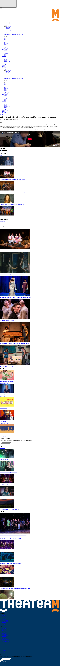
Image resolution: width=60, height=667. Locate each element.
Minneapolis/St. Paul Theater (6, 623)
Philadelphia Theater (5, 620)
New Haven (5, 64)
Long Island (5, 40)
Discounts (7, 29)
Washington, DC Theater (5, 641)
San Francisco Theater (5, 621)
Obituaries (5, 52)
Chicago (5, 39)
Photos (5, 54)
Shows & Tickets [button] (4, 24)
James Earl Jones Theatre (3, 436)
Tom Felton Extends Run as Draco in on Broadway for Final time (10, 459)
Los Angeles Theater (5, 635)
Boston (5, 38)
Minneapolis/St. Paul (7, 43)
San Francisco (6, 63)
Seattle (5, 46)
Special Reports (6, 53)
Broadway (9, 26)
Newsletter (3, 66)
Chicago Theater (4, 616)
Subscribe (1, 660)
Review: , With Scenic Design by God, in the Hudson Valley (9, 509)
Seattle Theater (4, 622)
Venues (5, 30)
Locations (5, 25)
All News (3, 642)
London (3, 646)
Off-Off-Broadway (14, 34)
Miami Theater (4, 619)
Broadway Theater (4, 615)
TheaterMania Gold (5, 65)
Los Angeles (5, 41)
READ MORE (2, 448)
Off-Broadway (9, 34)
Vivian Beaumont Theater (4, 423)
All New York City (20, 34)
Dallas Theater (4, 634)
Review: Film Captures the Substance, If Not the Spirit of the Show (9, 484)
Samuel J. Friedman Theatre (4, 383)
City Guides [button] (4, 56)
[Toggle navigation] (1, 8)
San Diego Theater (4, 638)
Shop (2, 651)
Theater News (4, 628)
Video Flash (2, 114)
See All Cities (6, 48)
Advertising (3, 652)
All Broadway (8, 28)
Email (1, 658)
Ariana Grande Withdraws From (8, 472)
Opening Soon (8, 27)
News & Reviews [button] (4, 49)
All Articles (5, 50)
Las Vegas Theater (4, 618)
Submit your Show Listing (10, 30)
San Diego (5, 45)
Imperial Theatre (2, 396)
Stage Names (4, 650)
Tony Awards (4, 67)
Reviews (5, 96)
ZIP (0, 659)
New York (3, 645)
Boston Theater (4, 632)
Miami (5, 42)
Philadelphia (5, 44)
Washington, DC (6, 47)
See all (1, 155)
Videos (5, 55)
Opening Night (4, 630)
